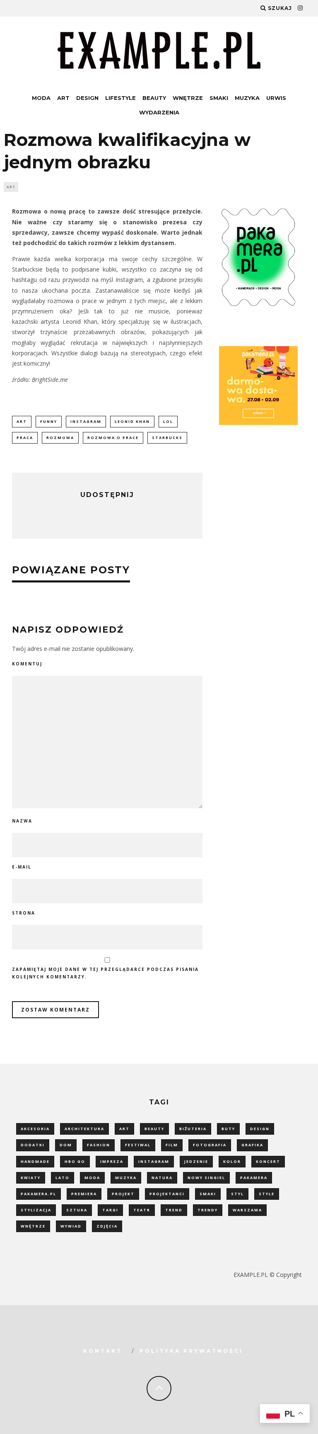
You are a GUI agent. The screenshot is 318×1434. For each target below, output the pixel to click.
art (22, 421)
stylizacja (36, 1210)
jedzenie (196, 1161)
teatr (141, 1210)
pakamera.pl (38, 1193)
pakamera (253, 1177)
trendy (208, 1210)
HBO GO (75, 1161)
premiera (84, 1193)
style (267, 1193)
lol (168, 421)
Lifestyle (120, 98)
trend (174, 1210)
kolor (232, 1161)
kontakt (102, 1351)
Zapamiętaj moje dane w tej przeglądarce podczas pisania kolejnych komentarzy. (105, 973)
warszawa (247, 1210)
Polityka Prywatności (191, 1351)
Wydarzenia (159, 112)
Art (63, 98)
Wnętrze (188, 98)
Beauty (154, 98)
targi (110, 1210)
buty (228, 1128)
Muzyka (247, 98)
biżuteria (193, 1128)
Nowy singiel (206, 1177)
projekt (123, 1193)
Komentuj (27, 664)
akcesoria (35, 1128)
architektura (84, 1128)
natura (162, 1177)
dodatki (33, 1145)
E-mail (21, 867)
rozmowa (60, 437)
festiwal (138, 1145)
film (172, 1145)
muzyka (126, 1177)
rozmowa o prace (113, 437)
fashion (98, 1145)
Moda (41, 98)
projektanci (167, 1193)
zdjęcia (107, 1226)
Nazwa (22, 821)
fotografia (209, 1145)
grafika (252, 1145)
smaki (208, 1193)
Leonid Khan (132, 421)
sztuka (76, 1210)
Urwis (276, 98)
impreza (111, 1161)
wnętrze (33, 1226)
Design (87, 98)
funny (48, 421)
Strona (23, 913)
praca (25, 437)
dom (66, 1145)
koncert (268, 1161)
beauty (154, 1128)
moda (92, 1177)
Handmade (35, 1161)
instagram (85, 421)
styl (237, 1193)
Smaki (219, 98)
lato (62, 1177)
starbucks (167, 437)
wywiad (71, 1226)
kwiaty (31, 1177)
